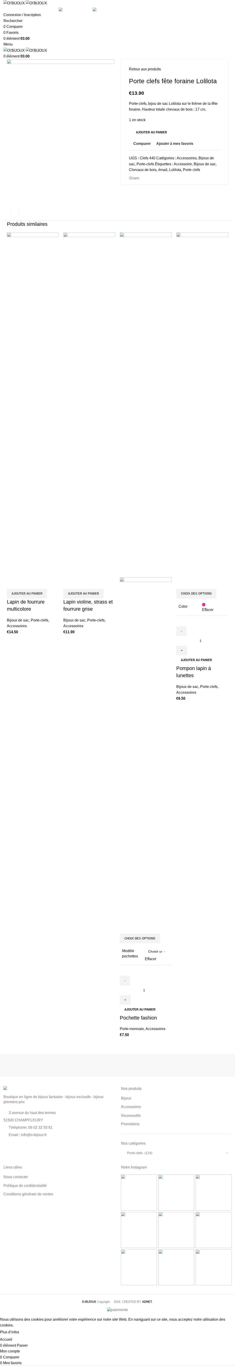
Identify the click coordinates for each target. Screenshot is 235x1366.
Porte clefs (191, 170)
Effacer (150, 959)
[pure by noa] (32, 1065)
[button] (27, 594)
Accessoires (187, 158)
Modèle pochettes (130, 953)
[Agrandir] (15, 212)
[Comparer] (12, 583)
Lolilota (175, 170)
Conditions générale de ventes (28, 1194)
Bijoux (126, 1098)
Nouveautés (131, 1115)
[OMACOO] (89, 1065)
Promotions (130, 1124)
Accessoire (183, 164)
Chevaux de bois (143, 170)
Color (183, 606)
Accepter (31, 1332)
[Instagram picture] (139, 1192)
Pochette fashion (138, 1018)
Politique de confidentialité (25, 1186)
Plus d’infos (9, 1332)
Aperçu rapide (25, 583)
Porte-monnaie (132, 1029)
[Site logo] (14, 3)
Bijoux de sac (205, 164)
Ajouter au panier (151, 132)
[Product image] (146, 749)
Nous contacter (15, 1177)
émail (162, 170)
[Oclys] (146, 1065)
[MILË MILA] (203, 1065)
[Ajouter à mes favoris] (37, 583)
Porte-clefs (145, 164)
